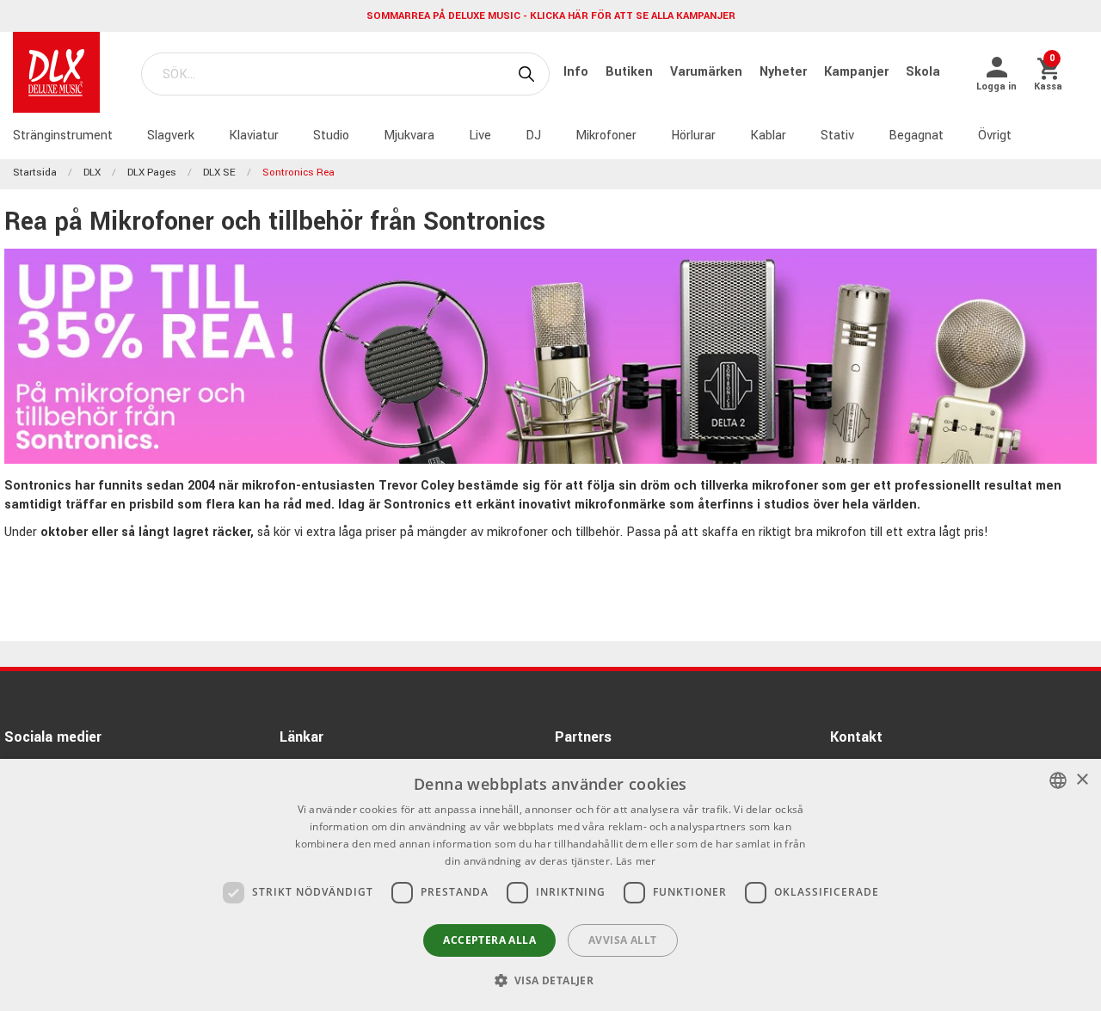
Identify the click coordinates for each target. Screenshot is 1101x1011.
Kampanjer (858, 72)
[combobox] (1058, 780)
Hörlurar (693, 135)
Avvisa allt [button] (622, 940)
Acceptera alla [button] (489, 940)
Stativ (837, 135)
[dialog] (550, 885)
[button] (550, 980)
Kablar (768, 135)
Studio (331, 135)
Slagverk (170, 135)
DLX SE (219, 172)
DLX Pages (151, 172)
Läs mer (636, 861)
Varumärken (708, 72)
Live (480, 135)
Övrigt (995, 135)
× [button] (1081, 780)
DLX (92, 172)
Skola (923, 72)
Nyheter (785, 72)
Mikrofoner (606, 135)
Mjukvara (409, 135)
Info (577, 72)
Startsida (35, 172)
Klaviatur (254, 135)
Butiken (631, 72)
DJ (533, 135)
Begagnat (916, 135)
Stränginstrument (63, 135)
